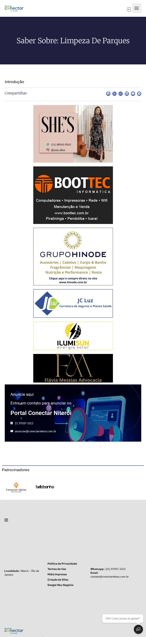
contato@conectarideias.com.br (109, 576)
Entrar (129, 9)
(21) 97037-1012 (115, 568)
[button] (108, 93)
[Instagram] (6, 520)
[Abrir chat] (138, 629)
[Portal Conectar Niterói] (14, 8)
